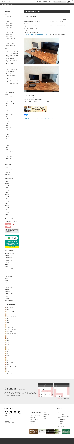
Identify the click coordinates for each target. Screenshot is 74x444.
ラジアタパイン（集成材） (12, 329)
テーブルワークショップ (49, 420)
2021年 (7, 190)
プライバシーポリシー (62, 426)
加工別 (7, 14)
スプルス (8, 145)
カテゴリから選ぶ (37, 1)
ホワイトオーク (10, 98)
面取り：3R (9, 16)
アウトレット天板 (9, 268)
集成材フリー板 (9, 260)
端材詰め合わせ (9, 285)
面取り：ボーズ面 (10, 43)
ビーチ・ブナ (9, 342)
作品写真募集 (33, 421)
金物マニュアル (33, 426)
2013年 (7, 205)
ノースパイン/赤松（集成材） (13, 335)
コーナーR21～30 (10, 30)
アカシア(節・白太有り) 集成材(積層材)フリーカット (36, 34)
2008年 (7, 214)
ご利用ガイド (60, 412)
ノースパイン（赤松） (11, 154)
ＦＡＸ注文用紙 (61, 421)
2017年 (7, 198)
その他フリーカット (10, 295)
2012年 (7, 207)
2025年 (7, 183)
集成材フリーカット (10, 255)
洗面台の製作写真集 (11, 75)
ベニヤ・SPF (9, 156)
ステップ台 (8, 172)
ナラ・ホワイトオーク (11, 311)
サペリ (8, 364)
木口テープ (8, 284)
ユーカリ (8, 129)
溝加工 (8, 21)
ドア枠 (7, 282)
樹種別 (7, 94)
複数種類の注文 (9, 257)
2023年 (7, 187)
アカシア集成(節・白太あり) (12, 369)
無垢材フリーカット (10, 253)
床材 (7, 266)
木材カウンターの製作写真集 (12, 83)
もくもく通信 (33, 417)
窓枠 (7, 280)
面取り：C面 (9, 36)
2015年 (7, 201)
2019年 (7, 194)
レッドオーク (9, 99)
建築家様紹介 (46, 414)
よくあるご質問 (61, 414)
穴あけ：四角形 (10, 23)
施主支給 (46, 416)
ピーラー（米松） (10, 362)
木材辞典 (32, 423)
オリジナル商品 (9, 287)
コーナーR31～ (10, 29)
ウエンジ (8, 132)
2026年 (7, 181)
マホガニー (9, 107)
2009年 (7, 212)
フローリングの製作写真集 (12, 50)
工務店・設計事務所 (10, 92)
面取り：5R (9, 18)
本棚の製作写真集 (10, 58)
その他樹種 (9, 158)
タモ (8, 112)
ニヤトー (8, 131)
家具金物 (8, 291)
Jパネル (7, 274)
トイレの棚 (8, 167)
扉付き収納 (8, 174)
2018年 (7, 196)
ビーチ (8, 138)
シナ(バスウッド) (10, 142)
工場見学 (46, 418)
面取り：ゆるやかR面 (11, 45)
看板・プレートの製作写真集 (12, 51)
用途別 (7, 48)
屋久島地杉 (9, 127)
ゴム (8, 149)
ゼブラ (8, 353)
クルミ (8, 120)
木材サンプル (8, 264)
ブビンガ (8, 134)
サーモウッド (9, 101)
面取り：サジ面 (10, 40)
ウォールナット (10, 96)
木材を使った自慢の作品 (35, 410)
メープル (8, 318)
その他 (8, 65)
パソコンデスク (9, 169)
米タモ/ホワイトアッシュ (12, 316)
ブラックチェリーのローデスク (47, 118)
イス (8, 85)
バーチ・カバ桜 (10, 114)
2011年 (7, 209)
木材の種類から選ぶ (47, 1)
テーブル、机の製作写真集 (12, 69)
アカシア (8, 147)
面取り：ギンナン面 (11, 38)
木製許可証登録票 (9, 293)
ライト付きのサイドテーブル (11, 170)
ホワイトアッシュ (10, 103)
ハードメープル (10, 109)
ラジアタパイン (10, 153)
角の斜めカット (10, 27)
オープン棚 (9, 73)
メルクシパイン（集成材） (12, 333)
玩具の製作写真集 (11, 66)
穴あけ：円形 (9, 25)
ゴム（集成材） (10, 331)
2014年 (7, 203)
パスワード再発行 (61, 419)
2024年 (7, 185)
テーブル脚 (8, 262)
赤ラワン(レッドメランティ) (12, 366)
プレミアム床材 (9, 276)
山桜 (8, 121)
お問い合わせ (60, 423)
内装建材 (8, 296)
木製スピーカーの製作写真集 (12, 53)
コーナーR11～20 (10, 19)
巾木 (7, 278)
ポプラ (8, 140)
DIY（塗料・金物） (10, 300)
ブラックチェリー (10, 110)
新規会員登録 (60, 410)
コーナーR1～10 (10, 32)
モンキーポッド (10, 368)
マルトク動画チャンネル (35, 415)
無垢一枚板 (8, 270)
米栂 (8, 143)
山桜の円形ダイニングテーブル (31, 118)
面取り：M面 (9, 34)
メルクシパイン (10, 151)
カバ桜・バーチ (10, 327)
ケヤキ (8, 349)
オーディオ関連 (10, 63)
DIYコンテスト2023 (34, 419)
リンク (45, 421)
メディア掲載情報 (47, 410)
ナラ (8, 116)
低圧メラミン (8, 259)
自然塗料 (8, 289)
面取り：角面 (9, 41)
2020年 (7, 192)
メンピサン (9, 136)
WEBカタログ (46, 412)
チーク (8, 105)
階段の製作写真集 (10, 71)
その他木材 (8, 298)
